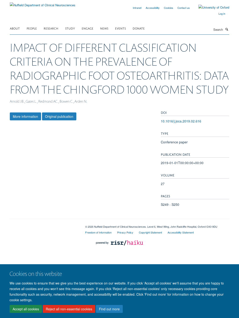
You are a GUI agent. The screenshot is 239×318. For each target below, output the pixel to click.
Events (120, 28)
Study (70, 28)
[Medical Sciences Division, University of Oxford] (44, 225)
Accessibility (153, 8)
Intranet (137, 8)
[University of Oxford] (210, 7)
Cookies (168, 8)
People (32, 28)
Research (51, 28)
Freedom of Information (98, 232)
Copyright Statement (150, 232)
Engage (87, 28)
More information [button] (25, 116)
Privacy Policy (125, 232)
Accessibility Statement (181, 232)
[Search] (226, 29)
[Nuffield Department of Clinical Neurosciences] (42, 3)
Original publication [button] (59, 116)
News (104, 28)
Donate (139, 28)
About (15, 28)
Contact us (183, 8)
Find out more (109, 309)
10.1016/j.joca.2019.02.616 (181, 121)
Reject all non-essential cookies (69, 309)
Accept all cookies (26, 309)
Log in (221, 13)
